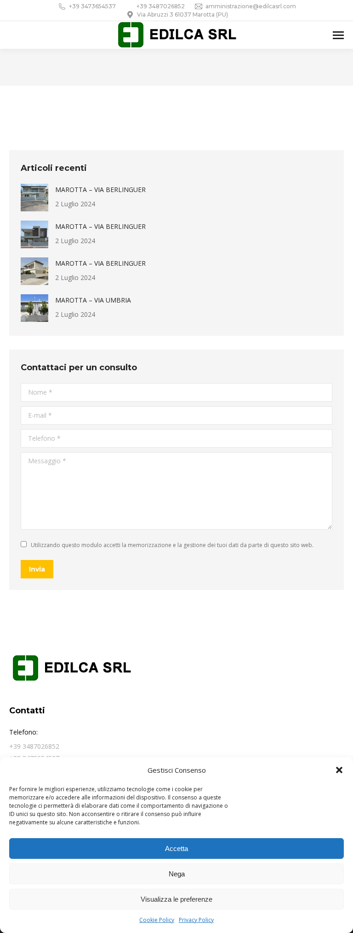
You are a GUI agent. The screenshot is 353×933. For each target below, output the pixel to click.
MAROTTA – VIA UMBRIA (93, 300)
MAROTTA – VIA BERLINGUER (100, 189)
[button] (339, 770)
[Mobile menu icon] (338, 35)
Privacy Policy (196, 920)
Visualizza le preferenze (176, 899)
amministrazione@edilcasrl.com (250, 6)
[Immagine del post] (34, 197)
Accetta (176, 848)
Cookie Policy (156, 920)
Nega (177, 874)
